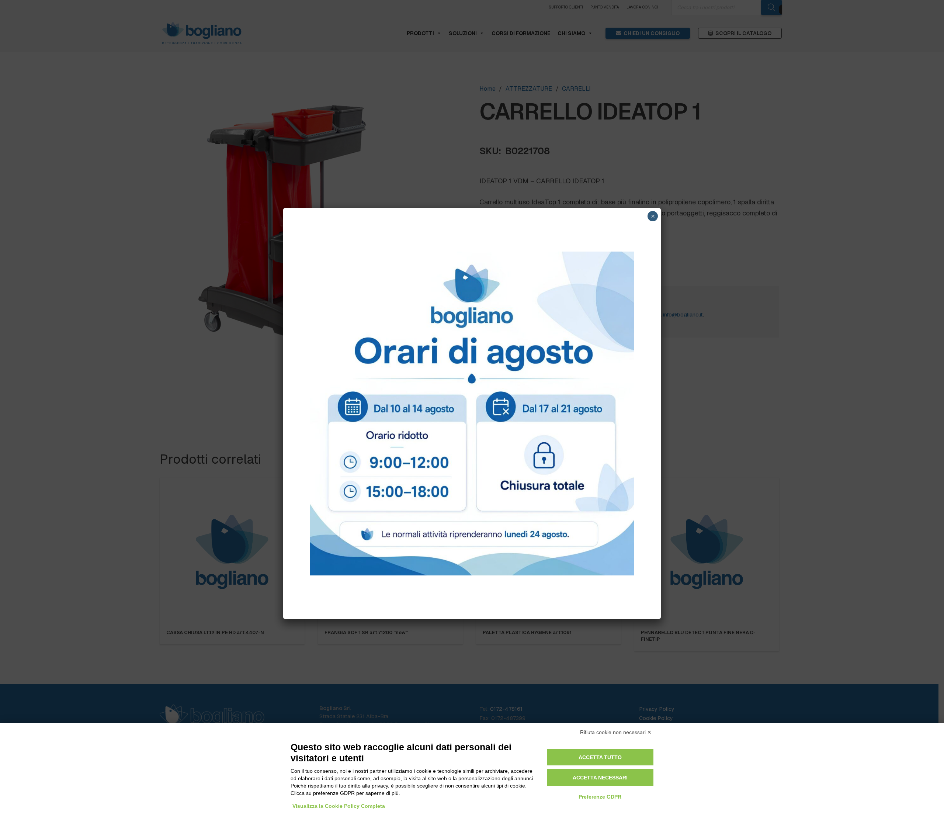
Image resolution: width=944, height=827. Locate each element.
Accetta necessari (600, 778)
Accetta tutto (600, 757)
